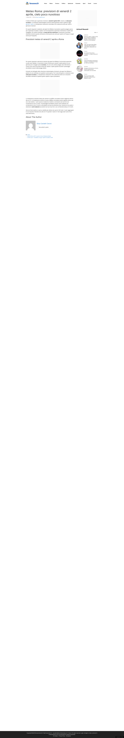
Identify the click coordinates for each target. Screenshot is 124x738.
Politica (63, 3)
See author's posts (44, 127)
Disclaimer (68, 736)
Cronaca (57, 3)
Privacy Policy (62, 736)
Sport (84, 3)
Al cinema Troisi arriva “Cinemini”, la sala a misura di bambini (91, 54)
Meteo (51, 3)
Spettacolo (70, 3)
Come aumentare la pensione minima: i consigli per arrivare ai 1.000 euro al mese (91, 62)
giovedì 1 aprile (30, 24)
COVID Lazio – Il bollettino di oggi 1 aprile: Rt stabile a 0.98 (40, 137)
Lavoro (95, 3)
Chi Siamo (55, 736)
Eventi (89, 3)
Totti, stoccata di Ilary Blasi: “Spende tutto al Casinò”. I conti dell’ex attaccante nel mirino (90, 46)
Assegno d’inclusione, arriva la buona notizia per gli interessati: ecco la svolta (91, 69)
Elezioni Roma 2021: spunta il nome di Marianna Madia (39, 136)
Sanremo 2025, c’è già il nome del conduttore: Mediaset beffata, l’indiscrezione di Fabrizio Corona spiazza (91, 38)
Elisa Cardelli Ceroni (44, 124)
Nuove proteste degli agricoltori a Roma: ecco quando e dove (89, 77)
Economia (78, 3)
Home (45, 3)
